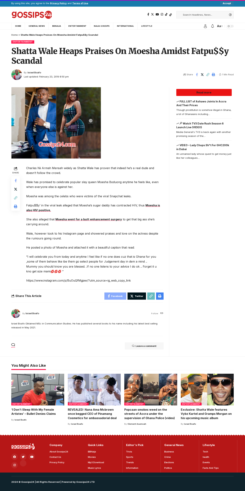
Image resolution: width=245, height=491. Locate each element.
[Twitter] (152, 14)
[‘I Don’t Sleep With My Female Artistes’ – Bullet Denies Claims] (37, 389)
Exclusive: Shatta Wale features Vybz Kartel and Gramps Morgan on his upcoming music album (206, 414)
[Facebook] (148, 14)
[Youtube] (32, 457)
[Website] (162, 313)
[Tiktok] (170, 14)
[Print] (213, 74)
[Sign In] (205, 26)
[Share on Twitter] (202, 74)
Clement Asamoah (137, 424)
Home (14, 34)
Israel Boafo (34, 72)
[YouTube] (157, 14)
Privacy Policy (58, 3)
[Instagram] (162, 14)
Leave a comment (146, 345)
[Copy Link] (207, 74)
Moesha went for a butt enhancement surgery (88, 219)
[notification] (212, 26)
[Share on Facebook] (196, 74)
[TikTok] (166, 14)
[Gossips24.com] (31, 14)
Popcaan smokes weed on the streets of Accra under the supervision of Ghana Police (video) (149, 414)
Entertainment (23, 42)
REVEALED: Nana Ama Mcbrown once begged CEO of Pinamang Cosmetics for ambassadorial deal (92, 414)
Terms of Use (80, 3)
